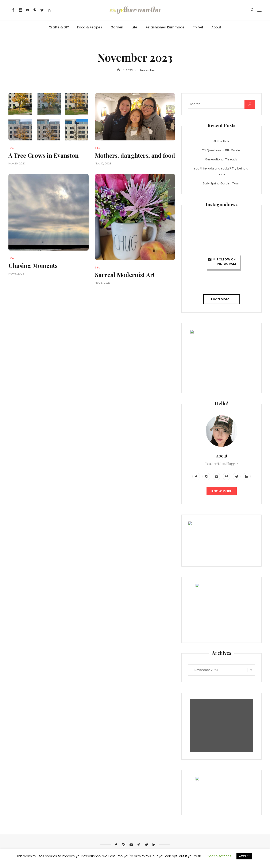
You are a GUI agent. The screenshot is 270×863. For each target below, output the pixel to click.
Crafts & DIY (59, 27)
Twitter (42, 10)
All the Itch (221, 141)
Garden (117, 27)
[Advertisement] (222, 725)
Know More (221, 491)
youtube (27, 10)
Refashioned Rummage (165, 27)
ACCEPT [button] (244, 856)
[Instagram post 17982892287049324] (221, 229)
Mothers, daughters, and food (135, 155)
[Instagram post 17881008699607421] (244, 252)
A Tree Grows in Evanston (43, 155)
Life (134, 27)
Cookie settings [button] (219, 856)
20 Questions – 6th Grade (221, 150)
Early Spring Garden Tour (221, 183)
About (216, 27)
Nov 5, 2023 (103, 283)
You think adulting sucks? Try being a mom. (221, 171)
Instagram (20, 10)
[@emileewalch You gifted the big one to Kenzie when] (198, 275)
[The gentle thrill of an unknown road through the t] (221, 275)
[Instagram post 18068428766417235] (244, 275)
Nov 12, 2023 (103, 163)
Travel (198, 27)
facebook (13, 10)
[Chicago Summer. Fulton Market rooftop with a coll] (221, 252)
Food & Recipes (89, 27)
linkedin (49, 10)
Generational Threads (221, 159)
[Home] (119, 70)
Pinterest (34, 10)
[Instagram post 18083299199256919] (244, 229)
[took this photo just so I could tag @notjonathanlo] (198, 229)
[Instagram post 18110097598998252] (198, 252)
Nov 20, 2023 (17, 163)
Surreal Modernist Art (125, 275)
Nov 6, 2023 (16, 274)
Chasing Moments (33, 265)
